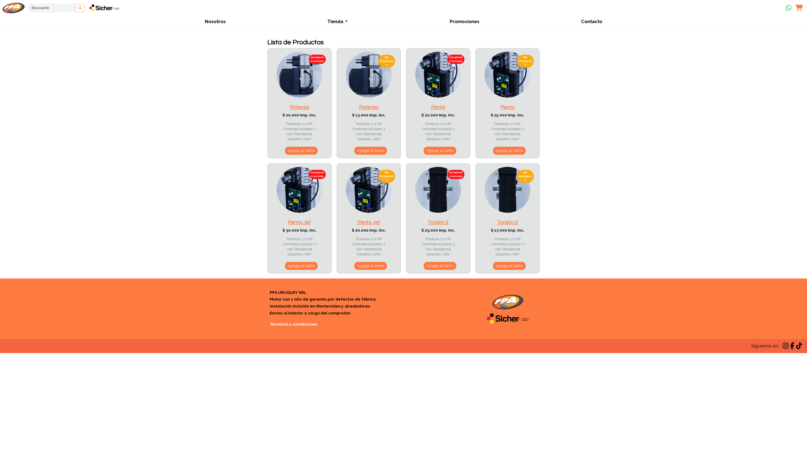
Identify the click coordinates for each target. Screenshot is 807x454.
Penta (438, 107)
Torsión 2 (438, 222)
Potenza (299, 107)
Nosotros (215, 21)
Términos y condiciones (293, 324)
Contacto (591, 21)
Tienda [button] (335, 21)
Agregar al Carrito (301, 151)
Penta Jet (299, 222)
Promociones (464, 21)
